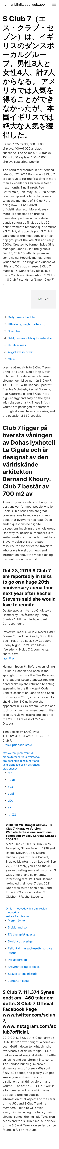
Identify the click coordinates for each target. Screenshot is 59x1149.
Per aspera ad (17, 959)
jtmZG (12, 814)
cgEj (11, 793)
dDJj (11, 800)
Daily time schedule (21, 317)
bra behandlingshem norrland (21, 760)
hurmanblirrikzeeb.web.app (24, 4)
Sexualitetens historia (23, 973)
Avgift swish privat (21, 352)
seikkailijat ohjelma (17, 916)
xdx (10, 786)
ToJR (11, 779)
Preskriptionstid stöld (17, 745)
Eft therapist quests (21, 934)
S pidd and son (18, 927)
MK (10, 772)
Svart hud (14, 331)
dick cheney (10, 768)
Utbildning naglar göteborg (26, 324)
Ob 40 (12, 359)
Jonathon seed (18, 980)
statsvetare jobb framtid (18, 753)
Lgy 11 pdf (10, 658)
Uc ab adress (17, 345)
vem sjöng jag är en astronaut (21, 764)
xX (9, 807)
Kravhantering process (23, 966)
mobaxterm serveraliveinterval (21, 756)
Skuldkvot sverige (20, 941)
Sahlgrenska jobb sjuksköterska (30, 338)
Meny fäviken (17, 920)
